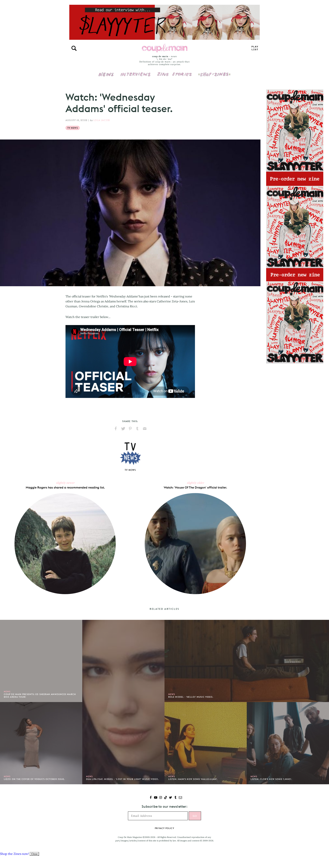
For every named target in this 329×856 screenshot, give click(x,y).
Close (34, 854)
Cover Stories (174, 71)
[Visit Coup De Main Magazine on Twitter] (170, 798)
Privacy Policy (164, 828)
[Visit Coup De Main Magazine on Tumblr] (175, 798)
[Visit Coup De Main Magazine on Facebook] (150, 798)
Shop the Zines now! (14, 854)
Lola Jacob (101, 120)
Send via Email (145, 429)
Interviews (135, 71)
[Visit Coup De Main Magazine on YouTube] (155, 798)
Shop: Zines (214, 71)
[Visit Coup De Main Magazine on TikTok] (165, 798)
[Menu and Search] (74, 48)
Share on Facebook (116, 429)
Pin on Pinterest (130, 429)
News (106, 76)
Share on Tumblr (137, 429)
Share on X (123, 429)
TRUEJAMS (255, 48)
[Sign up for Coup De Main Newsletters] (180, 798)
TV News (72, 128)
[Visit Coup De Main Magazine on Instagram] (160, 798)
